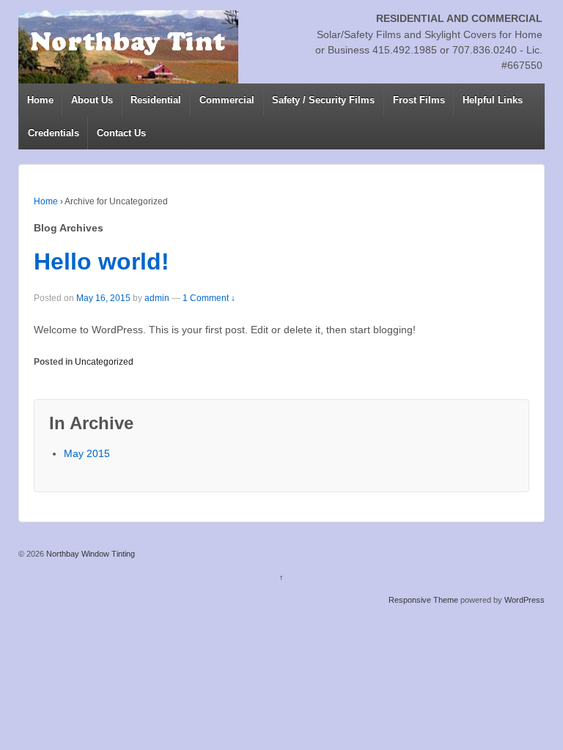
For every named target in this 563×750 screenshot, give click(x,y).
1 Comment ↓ (209, 298)
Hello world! (101, 261)
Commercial (226, 99)
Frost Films (419, 99)
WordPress (524, 599)
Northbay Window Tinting (89, 553)
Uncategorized (104, 362)
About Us (92, 99)
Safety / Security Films (323, 99)
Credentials (53, 132)
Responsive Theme (423, 599)
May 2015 (87, 453)
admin (156, 298)
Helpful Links (493, 99)
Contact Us (121, 132)
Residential (155, 99)
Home (40, 99)
